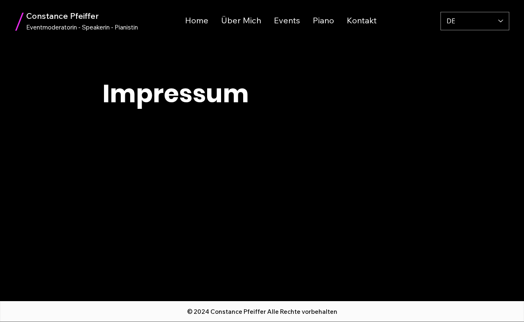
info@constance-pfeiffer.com (147, 201)
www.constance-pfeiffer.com (146, 210)
